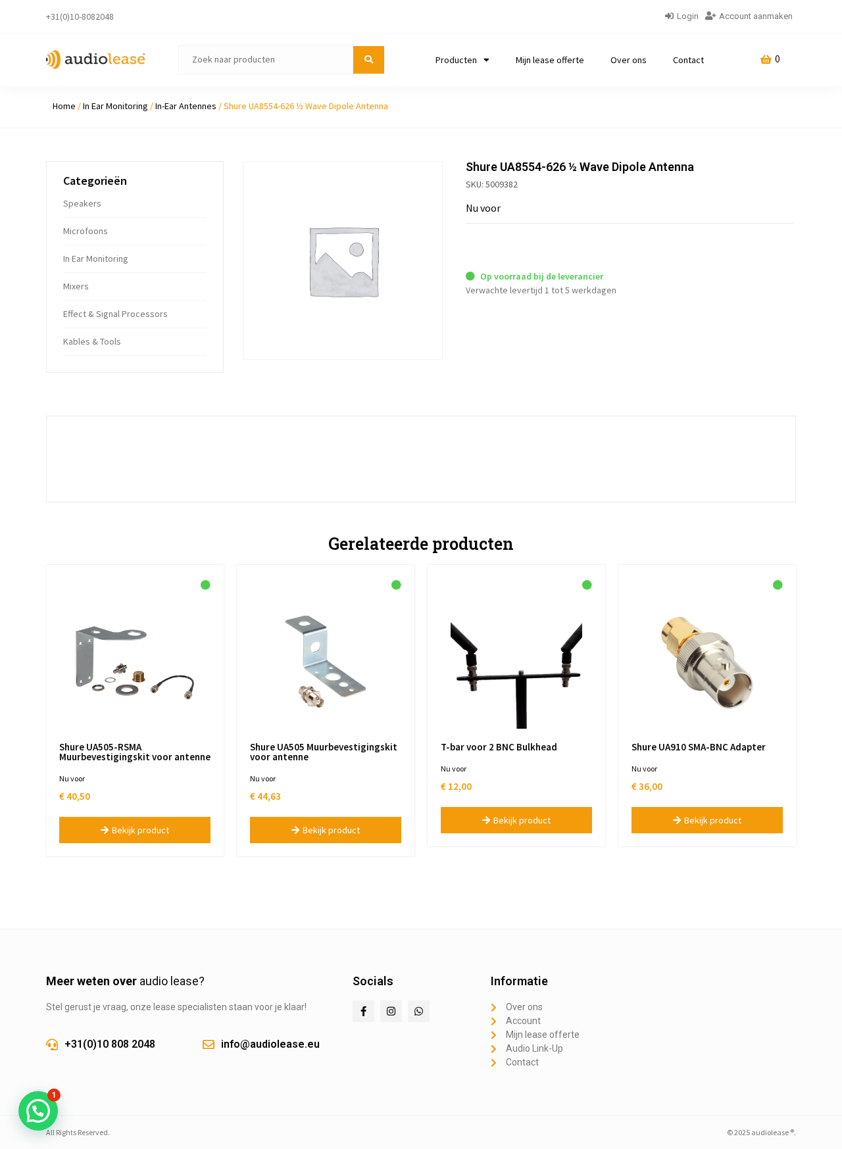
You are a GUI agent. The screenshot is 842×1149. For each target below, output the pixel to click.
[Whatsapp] (419, 1011)
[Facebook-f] (363, 1011)
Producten (456, 60)
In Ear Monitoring (115, 106)
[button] (38, 1111)
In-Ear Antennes (185, 106)
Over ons (628, 60)
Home (64, 106)
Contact (688, 60)
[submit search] (368, 60)
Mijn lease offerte (550, 60)
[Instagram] (391, 1011)
